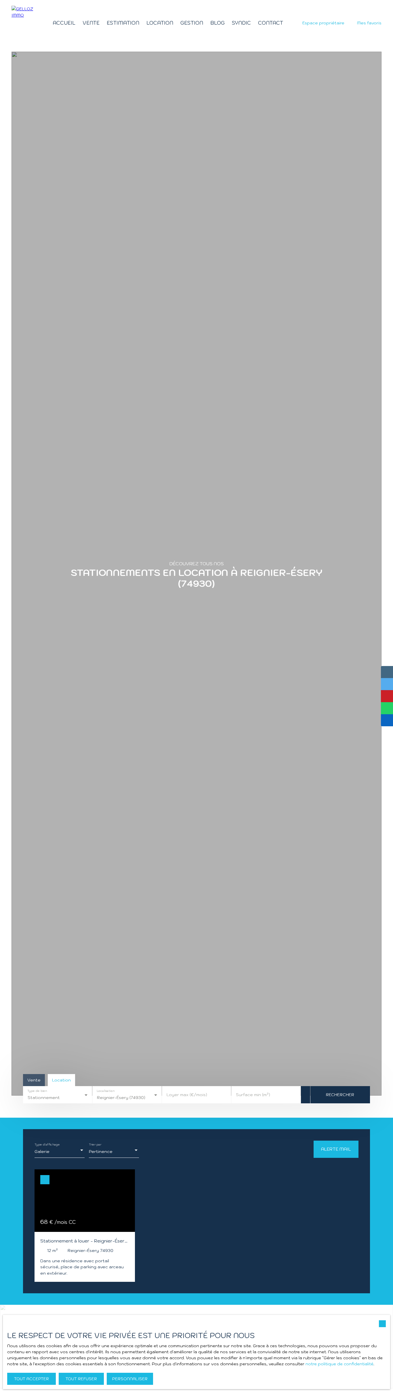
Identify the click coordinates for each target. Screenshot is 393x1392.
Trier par (95, 1145)
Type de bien (37, 1091)
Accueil (64, 23)
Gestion (191, 23)
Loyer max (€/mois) (187, 1094)
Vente (91, 23)
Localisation (106, 1091)
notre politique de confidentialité (339, 1363)
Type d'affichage (47, 1145)
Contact (270, 23)
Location (159, 23)
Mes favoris (369, 23)
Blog (217, 23)
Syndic (241, 23)
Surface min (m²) (253, 1094)
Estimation (123, 23)
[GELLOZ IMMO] (23, 23)
